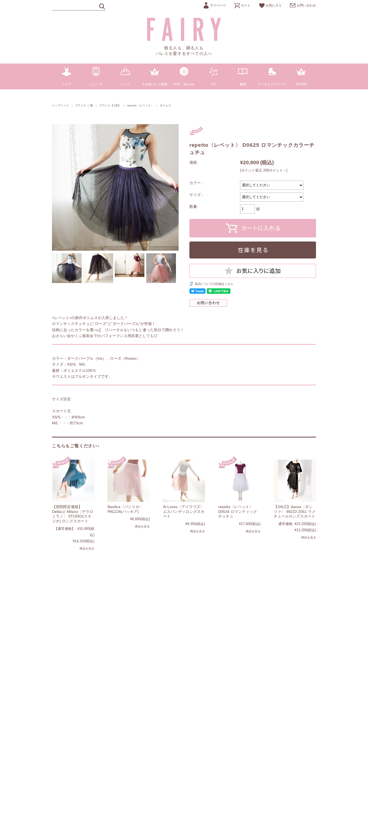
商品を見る (86, 548)
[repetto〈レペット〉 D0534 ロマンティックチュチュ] (239, 481)
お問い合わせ (306, 5)
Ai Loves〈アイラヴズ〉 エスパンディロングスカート (183, 511)
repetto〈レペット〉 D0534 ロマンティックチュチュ (237, 511)
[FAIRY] (184, 39)
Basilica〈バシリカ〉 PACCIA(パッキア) (125, 509)
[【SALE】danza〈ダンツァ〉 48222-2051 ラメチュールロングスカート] (295, 481)
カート (246, 5)
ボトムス (165, 105)
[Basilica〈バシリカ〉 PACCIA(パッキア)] (128, 481)
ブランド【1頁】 (110, 105)
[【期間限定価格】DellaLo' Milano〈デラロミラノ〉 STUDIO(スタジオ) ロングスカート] (73, 481)
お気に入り (274, 5)
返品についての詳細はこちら (214, 283)
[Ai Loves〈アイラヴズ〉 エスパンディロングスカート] (184, 481)
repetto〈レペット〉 (140, 105)
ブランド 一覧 (84, 105)
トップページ (60, 105)
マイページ (218, 5)
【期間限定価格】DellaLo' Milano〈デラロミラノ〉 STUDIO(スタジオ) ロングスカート (72, 514)
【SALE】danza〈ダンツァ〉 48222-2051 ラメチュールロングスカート (294, 511)
